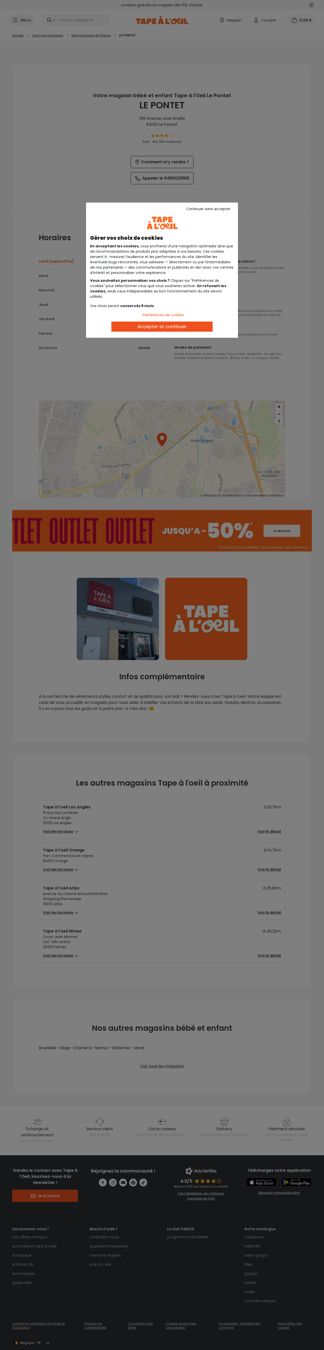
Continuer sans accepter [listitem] (208, 208)
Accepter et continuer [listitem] (162, 326)
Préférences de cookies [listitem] (163, 314)
